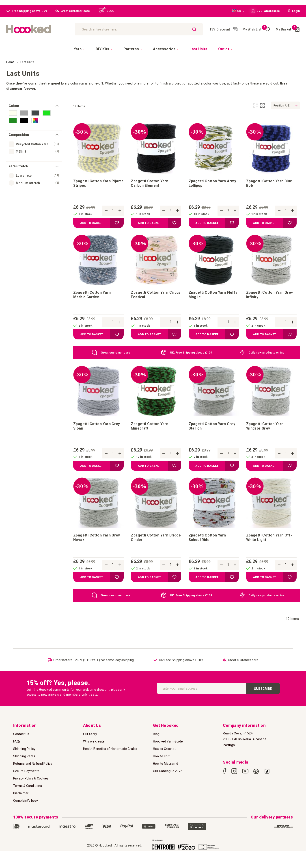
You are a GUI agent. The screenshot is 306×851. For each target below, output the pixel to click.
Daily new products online (266, 352)
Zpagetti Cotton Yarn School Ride (207, 537)
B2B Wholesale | (269, 11)
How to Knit (161, 756)
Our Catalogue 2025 (167, 771)
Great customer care (115, 352)
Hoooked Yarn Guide (168, 741)
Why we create (94, 741)
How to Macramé (165, 763)
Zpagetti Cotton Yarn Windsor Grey (265, 426)
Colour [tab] (14, 106)
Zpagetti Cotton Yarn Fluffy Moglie (213, 294)
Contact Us (21, 734)
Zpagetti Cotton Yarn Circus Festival (156, 294)
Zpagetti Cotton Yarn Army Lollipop (212, 183)
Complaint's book (26, 800)
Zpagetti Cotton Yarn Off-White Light (269, 537)
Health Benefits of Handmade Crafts (110, 749)
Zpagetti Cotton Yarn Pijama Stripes (98, 183)
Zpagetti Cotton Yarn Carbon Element (149, 183)
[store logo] (38, 29)
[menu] (153, 49)
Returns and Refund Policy (32, 763)
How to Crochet (164, 749)
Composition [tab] (19, 135)
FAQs (17, 741)
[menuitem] (79, 49)
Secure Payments (26, 771)
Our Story (90, 734)
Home (10, 62)
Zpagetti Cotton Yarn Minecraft (149, 426)
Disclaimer (21, 793)
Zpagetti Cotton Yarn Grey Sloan (96, 426)
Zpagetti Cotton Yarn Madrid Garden (92, 294)
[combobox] (139, 29)
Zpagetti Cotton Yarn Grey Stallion (212, 426)
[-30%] (98, 172)
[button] (238, 11)
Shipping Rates (24, 756)
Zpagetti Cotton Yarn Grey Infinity (269, 294)
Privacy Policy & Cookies (31, 778)
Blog (156, 734)
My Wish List (254, 29)
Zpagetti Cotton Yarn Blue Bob (269, 183)
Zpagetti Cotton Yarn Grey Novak (96, 537)
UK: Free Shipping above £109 (191, 352)
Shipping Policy (24, 749)
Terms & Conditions (27, 786)
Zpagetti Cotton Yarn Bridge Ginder (156, 537)
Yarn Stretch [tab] (18, 166)
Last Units (27, 62)
